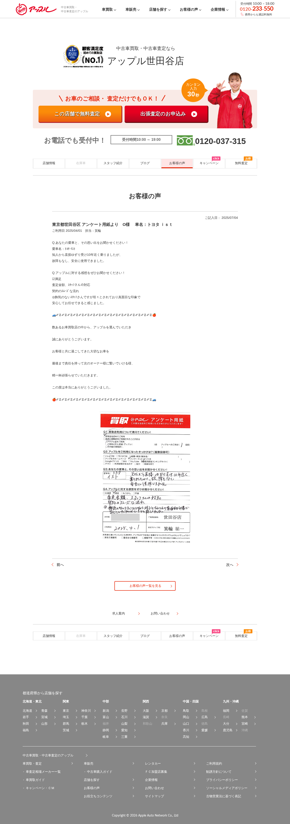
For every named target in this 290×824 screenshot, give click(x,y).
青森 (44, 710)
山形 (44, 723)
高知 (186, 737)
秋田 (26, 723)
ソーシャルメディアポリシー (226, 788)
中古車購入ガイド (99, 771)
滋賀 (146, 717)
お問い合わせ (154, 788)
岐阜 (106, 737)
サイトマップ (154, 796)
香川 (186, 730)
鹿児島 (227, 730)
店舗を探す (92, 780)
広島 (204, 717)
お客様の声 (177, 163)
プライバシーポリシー (222, 780)
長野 (124, 710)
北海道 (27, 710)
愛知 (124, 730)
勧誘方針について (219, 771)
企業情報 (151, 780)
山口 (186, 723)
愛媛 (204, 730)
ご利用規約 (214, 763)
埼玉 (66, 717)
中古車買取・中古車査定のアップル (48, 755)
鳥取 (186, 710)
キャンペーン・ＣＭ (40, 788)
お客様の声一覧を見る (145, 586)
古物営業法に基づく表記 (223, 796)
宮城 (44, 717)
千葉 (84, 717)
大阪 (146, 710)
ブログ (145, 163)
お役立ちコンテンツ (98, 796)
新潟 (106, 710)
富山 (106, 717)
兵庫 (164, 723)
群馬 (66, 723)
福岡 (226, 710)
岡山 (186, 717)
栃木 (84, 723)
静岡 (106, 730)
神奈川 (86, 710)
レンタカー (153, 763)
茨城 (66, 730)
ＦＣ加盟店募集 (156, 771)
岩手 (26, 717)
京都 (164, 710)
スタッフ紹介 (113, 163)
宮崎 (245, 723)
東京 (66, 710)
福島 (26, 730)
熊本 (245, 717)
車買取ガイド (35, 780)
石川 (124, 717)
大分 (226, 723)
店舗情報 (49, 163)
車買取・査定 (32, 763)
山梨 (124, 723)
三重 (124, 737)
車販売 (88, 763)
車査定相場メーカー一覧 (43, 771)
